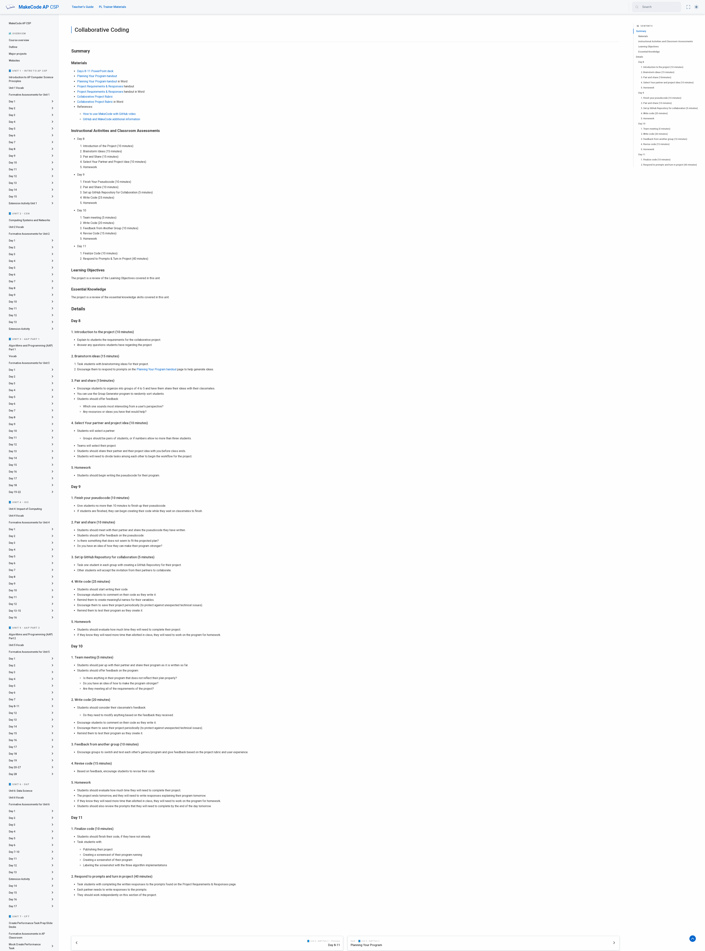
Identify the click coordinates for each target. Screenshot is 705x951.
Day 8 (12, 149)
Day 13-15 (15, 610)
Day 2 (12, 108)
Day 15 (13, 196)
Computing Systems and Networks (29, 220)
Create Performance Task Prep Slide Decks (31, 925)
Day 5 (12, 128)
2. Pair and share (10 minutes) (656, 103)
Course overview (19, 40)
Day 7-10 (14, 851)
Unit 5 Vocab (16, 645)
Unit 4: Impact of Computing (25, 508)
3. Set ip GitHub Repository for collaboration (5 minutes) (669, 108)
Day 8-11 (14, 706)
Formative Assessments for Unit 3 (29, 363)
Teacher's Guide (82, 7)
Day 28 (13, 774)
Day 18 (13, 485)
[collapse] (54, 101)
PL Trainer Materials (112, 7)
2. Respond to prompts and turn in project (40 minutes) (669, 165)
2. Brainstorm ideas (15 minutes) (657, 72)
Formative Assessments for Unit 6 (29, 804)
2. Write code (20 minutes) (654, 134)
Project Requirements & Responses (100, 86)
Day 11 (13, 169)
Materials (643, 36)
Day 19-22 (15, 492)
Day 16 (13, 471)
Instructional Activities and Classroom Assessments (665, 41)
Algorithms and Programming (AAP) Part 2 (31, 636)
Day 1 (12, 101)
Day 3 (12, 115)
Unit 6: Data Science (20, 790)
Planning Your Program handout (97, 76)
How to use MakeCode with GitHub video (109, 114)
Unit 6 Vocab (16, 797)
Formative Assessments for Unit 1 (29, 94)
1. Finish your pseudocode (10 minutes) (661, 98)
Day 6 (12, 135)
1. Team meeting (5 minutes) (655, 129)
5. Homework (647, 87)
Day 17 (13, 478)
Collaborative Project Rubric (95, 96)
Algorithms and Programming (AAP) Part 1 (31, 347)
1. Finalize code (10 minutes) (655, 159)
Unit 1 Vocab (16, 87)
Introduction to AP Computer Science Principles (31, 79)
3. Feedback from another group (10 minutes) (664, 139)
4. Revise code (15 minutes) (655, 144)
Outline (13, 47)
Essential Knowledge (649, 51)
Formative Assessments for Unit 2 (29, 233)
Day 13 (13, 183)
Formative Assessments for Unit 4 (29, 522)
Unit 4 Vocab (16, 515)
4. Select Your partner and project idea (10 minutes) (667, 82)
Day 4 (12, 121)
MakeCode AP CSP (20, 23)
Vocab (13, 356)
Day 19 (13, 760)
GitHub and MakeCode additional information (111, 119)
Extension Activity (19, 328)
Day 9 (12, 155)
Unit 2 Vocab (16, 227)
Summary (641, 31)
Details (639, 57)
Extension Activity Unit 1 (23, 203)
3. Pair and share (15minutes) (656, 77)
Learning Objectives (648, 46)
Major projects (18, 53)
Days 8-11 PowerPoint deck (95, 71)
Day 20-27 (15, 767)
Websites (14, 60)
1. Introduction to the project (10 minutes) (662, 67)
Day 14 (13, 189)
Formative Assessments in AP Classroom (27, 935)
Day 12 (13, 176)
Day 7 (12, 142)
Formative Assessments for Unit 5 (29, 651)
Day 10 (13, 162)
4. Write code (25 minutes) (654, 113)
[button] (688, 7)
